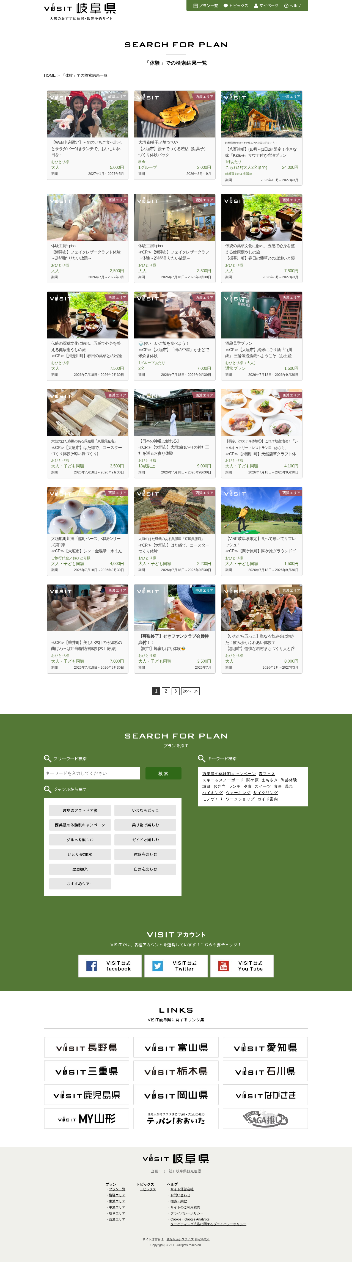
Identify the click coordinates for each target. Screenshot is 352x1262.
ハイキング (212, 792)
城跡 (206, 786)
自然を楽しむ (145, 869)
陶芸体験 (289, 780)
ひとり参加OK (80, 854)
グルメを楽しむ (80, 839)
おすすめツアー (80, 883)
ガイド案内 (267, 799)
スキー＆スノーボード (223, 780)
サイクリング (265, 792)
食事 (278, 786)
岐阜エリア (117, 1213)
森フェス (267, 773)
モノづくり (212, 799)
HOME (50, 75)
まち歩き (270, 780)
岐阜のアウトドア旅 (80, 810)
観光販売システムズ (180, 1239)
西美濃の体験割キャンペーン (80, 825)
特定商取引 (202, 1239)
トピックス (238, 5)
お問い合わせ (180, 1195)
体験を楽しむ (145, 854)
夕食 (248, 786)
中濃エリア (117, 1207)
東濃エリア (117, 1201)
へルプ (295, 5)
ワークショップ (240, 799)
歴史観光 (80, 869)
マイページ (269, 5)
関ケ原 (252, 780)
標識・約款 (178, 1201)
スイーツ (263, 786)
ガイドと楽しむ (145, 839)
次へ (187, 691)
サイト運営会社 (182, 1189)
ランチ (235, 786)
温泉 (289, 786)
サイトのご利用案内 (185, 1207)
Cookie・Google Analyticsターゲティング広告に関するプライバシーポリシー (208, 1221)
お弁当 (219, 786)
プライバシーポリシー (187, 1213)
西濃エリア (117, 1219)
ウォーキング (238, 792)
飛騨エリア (117, 1195)
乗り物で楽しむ (145, 825)
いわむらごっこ (145, 810)
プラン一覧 (208, 5)
